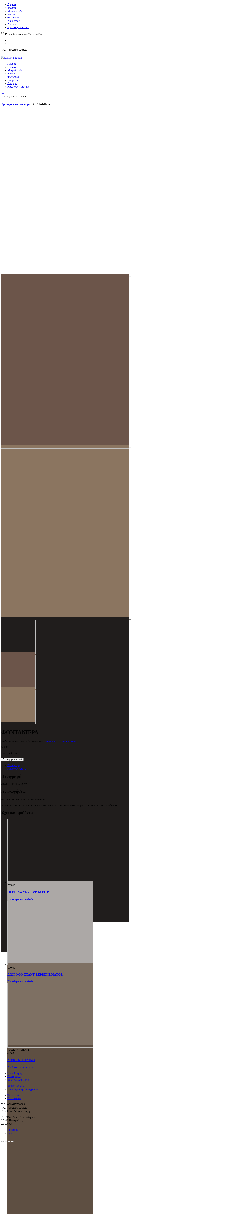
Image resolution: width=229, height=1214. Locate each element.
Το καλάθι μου (15, 1085)
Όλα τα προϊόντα (66, 740)
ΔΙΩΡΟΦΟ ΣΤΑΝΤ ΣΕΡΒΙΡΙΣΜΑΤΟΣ (35, 974)
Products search (14, 34)
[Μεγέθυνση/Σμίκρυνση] (12, 1141)
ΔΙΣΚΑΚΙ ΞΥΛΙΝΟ (21, 1060)
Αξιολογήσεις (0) (17, 768)
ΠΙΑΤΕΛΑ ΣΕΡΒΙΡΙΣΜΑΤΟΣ (28, 892)
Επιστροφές (14, 1076)
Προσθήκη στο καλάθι (12, 759)
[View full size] (130, 276)
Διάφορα (25, 104)
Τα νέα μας (13, 1095)
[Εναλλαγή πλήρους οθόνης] (9, 1141)
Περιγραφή (13, 765)
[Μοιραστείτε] (6, 1141)
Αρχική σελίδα (9, 104)
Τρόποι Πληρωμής (18, 1079)
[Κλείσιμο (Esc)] (2, 1141)
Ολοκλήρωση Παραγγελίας (22, 1089)
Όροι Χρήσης (15, 1073)
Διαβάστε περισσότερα (20, 1067)
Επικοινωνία (14, 1098)
